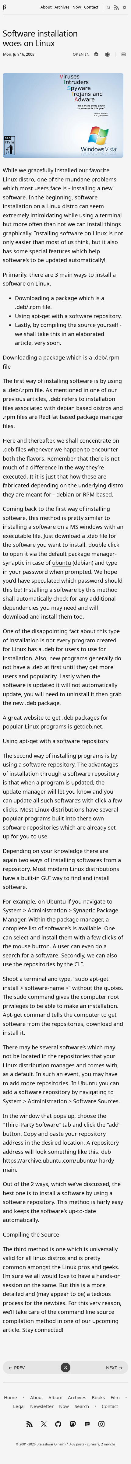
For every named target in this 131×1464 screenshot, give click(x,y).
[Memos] (87, 1424)
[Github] (58, 1424)
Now (77, 7)
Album (55, 1397)
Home (10, 1397)
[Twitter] (44, 1424)
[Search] (108, 7)
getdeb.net (88, 726)
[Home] (4, 7)
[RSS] (29, 1424)
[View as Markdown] (123, 54)
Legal (19, 1406)
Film (115, 1397)
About (46, 7)
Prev (16, 1367)
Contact (91, 7)
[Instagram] (101, 1424)
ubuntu (61, 562)
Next (114, 1367)
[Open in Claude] (107, 54)
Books (98, 1397)
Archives (62, 7)
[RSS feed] (116, 7)
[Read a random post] (65, 1367)
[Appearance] (124, 7)
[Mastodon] (73, 1424)
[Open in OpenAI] (96, 54)
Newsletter (42, 1406)
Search (82, 1406)
